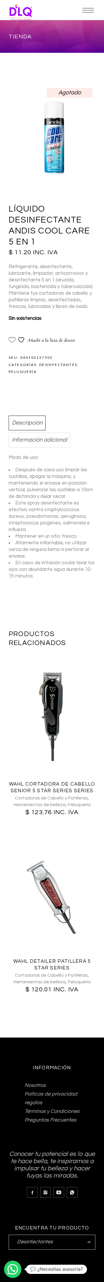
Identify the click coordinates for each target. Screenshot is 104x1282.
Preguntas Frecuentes (50, 1120)
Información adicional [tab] (39, 440)
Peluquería (23, 371)
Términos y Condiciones (52, 1111)
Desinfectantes (58, 364)
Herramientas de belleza (40, 804)
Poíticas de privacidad (51, 1094)
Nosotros (35, 1085)
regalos (33, 1102)
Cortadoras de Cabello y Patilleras (51, 798)
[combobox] (52, 1242)
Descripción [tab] (27, 423)
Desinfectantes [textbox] (52, 1241)
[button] (12, 1269)
